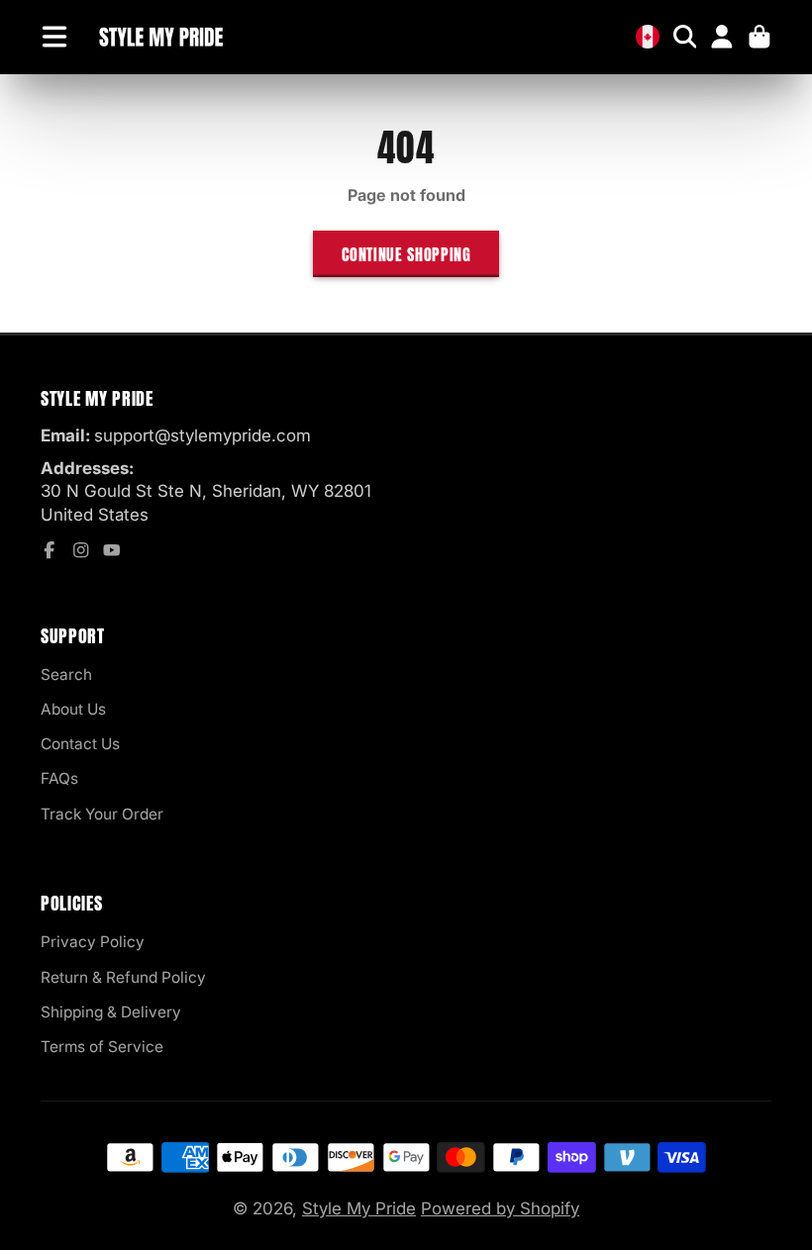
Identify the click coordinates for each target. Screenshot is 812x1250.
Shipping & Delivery (111, 1012)
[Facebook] (49, 550)
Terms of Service (102, 1046)
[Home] (160, 37)
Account (722, 36)
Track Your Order (102, 814)
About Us (73, 709)
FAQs (59, 778)
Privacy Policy (93, 941)
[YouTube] (112, 550)
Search (66, 674)
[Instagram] (81, 550)
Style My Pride (359, 1208)
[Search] (685, 36)
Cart (759, 36)
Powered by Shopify (500, 1208)
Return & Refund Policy (123, 977)
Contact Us (80, 743)
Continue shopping (406, 254)
